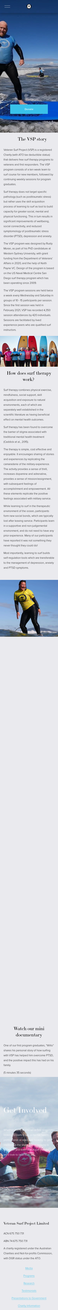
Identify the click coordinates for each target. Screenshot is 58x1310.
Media (29, 1268)
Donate (29, 109)
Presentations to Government (29, 1298)
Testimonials (29, 1290)
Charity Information (29, 1305)
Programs (29, 1275)
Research (29, 1283)
